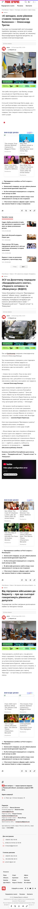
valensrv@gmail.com (8, 811)
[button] (3, 2)
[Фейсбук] (25, 888)
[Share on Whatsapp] (19, 906)
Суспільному (11, 353)
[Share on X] (15, 906)
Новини (5, 12)
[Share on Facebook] (11, 906)
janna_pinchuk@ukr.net (8, 819)
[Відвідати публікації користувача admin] (4, 49)
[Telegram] (35, 888)
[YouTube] (30, 888)
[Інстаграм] (33, 888)
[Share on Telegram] (23, 906)
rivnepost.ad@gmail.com (22, 821)
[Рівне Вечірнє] (14, 2)
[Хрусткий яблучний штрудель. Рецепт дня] (31, 237)
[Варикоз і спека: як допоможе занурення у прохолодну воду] (31, 259)
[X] (28, 888)
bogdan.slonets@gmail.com (10, 815)
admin (8, 47)
